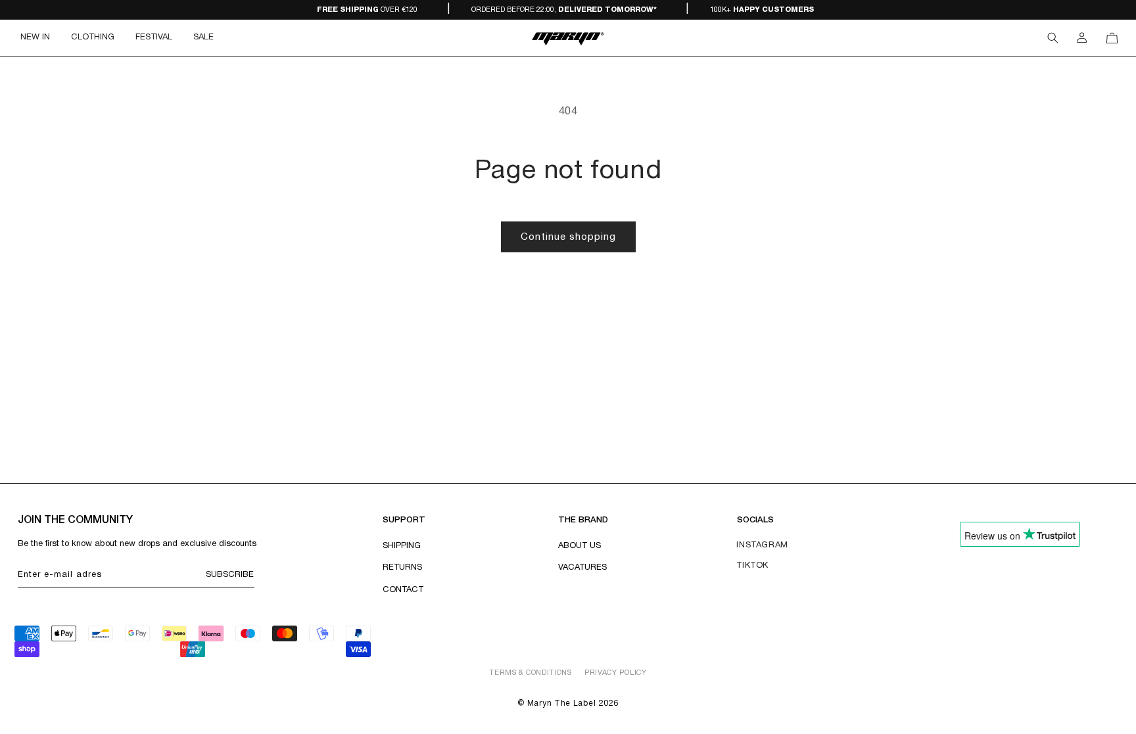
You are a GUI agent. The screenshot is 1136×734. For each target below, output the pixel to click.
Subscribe (230, 575)
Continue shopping (568, 237)
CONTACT (403, 590)
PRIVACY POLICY (615, 673)
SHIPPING (402, 546)
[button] (92, 38)
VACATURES (582, 568)
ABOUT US (579, 546)
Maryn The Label (561, 703)
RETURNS (402, 568)
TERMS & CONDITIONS (530, 673)
